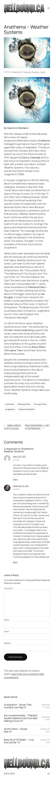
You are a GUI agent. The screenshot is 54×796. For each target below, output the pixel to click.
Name (7, 619)
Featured (27, 72)
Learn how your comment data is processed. (24, 675)
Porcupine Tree (40, 404)
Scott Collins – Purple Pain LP (15, 730)
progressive (10, 409)
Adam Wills (17, 72)
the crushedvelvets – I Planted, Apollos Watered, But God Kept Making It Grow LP (21, 718)
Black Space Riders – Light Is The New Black (37, 427)
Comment (8, 588)
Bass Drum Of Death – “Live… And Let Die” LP (19, 741)
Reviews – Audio (38, 72)
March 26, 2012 (19, 456)
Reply (15, 479)
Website (7, 643)
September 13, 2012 (21, 486)
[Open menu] (48, 8)
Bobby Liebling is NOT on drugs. (12, 427)
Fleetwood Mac (24, 404)
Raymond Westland (26, 409)
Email (6, 631)
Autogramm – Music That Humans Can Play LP (17, 706)
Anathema (9, 404)
